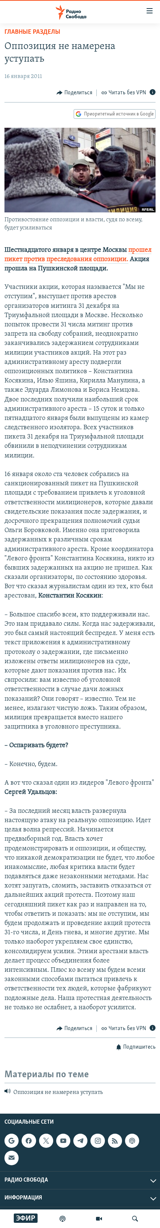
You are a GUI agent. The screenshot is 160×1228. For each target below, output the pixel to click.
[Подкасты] (132, 1141)
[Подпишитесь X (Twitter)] (46, 1141)
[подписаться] (11, 1158)
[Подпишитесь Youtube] (63, 1141)
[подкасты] (62, 1218)
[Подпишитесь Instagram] (97, 1141)
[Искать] (135, 1218)
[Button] (74, 93)
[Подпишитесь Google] (11, 1141)
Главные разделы (32, 32)
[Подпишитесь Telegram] (80, 1141)
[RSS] (115, 1141)
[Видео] (99, 1218)
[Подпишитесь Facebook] (29, 1141)
